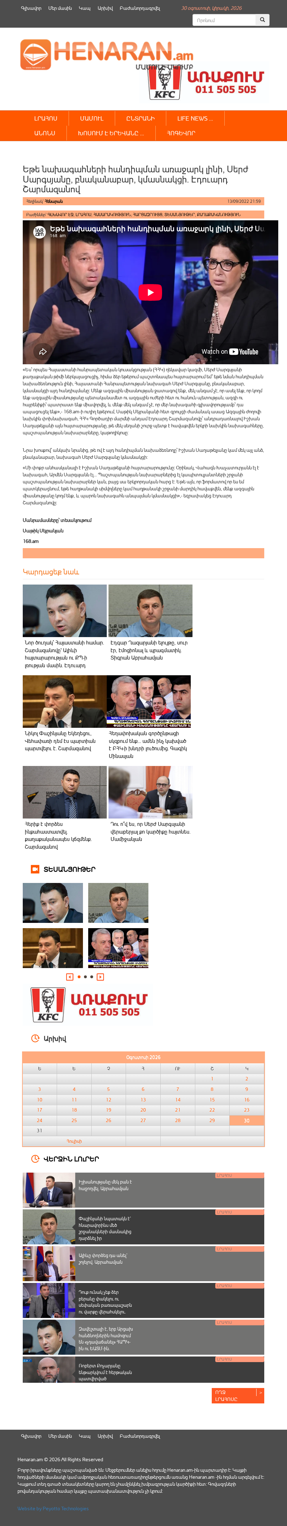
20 (143, 1110)
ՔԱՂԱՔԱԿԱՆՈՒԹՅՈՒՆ (218, 214)
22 (212, 1110)
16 (247, 1100)
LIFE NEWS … (195, 118)
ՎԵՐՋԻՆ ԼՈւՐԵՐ (71, 1158)
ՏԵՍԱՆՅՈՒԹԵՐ (179, 214)
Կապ (85, 8)
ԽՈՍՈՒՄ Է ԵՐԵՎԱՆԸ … (111, 133)
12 (108, 1100)
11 (74, 1100)
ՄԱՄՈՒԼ (92, 118)
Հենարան (54, 201)
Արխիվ (105, 8)
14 (178, 1100)
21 (178, 1110)
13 (143, 1100)
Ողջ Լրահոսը (226, 1395)
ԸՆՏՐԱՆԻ (140, 118)
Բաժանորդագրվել (140, 8)
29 (212, 1120)
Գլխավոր (31, 8)
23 (247, 1110)
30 (247, 1120)
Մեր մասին (60, 8)
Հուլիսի (74, 1141)
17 (39, 1110)
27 (143, 1120)
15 (212, 1100)
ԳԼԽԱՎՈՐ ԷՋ (61, 214)
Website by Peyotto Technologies (53, 1508)
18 (74, 1110)
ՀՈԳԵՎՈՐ (181, 133)
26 (108, 1120)
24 (39, 1120)
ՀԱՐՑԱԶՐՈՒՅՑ (147, 214)
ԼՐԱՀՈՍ (45, 118)
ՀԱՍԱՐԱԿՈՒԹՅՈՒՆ (112, 214)
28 (178, 1120)
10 (39, 1100)
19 (108, 1110)
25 (74, 1120)
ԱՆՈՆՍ (44, 133)
